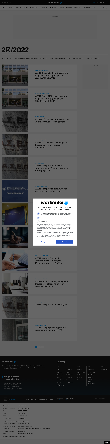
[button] (55, 221)
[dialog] (55, 222)
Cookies (107, 442)
